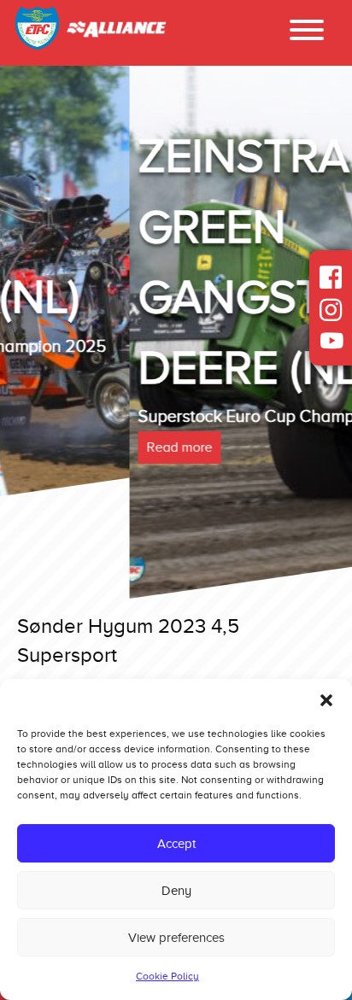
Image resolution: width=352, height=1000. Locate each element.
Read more (50, 447)
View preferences (176, 937)
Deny (176, 891)
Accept (176, 844)
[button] (326, 700)
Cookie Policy (167, 976)
